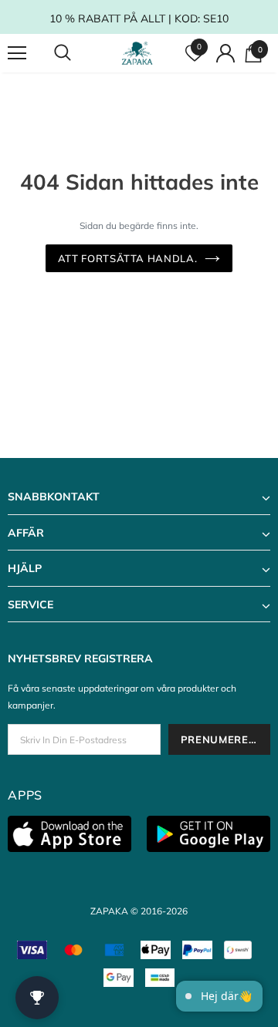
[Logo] (137, 53)
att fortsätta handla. (128, 258)
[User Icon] (225, 53)
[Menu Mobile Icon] (17, 53)
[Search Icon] (77, 53)
